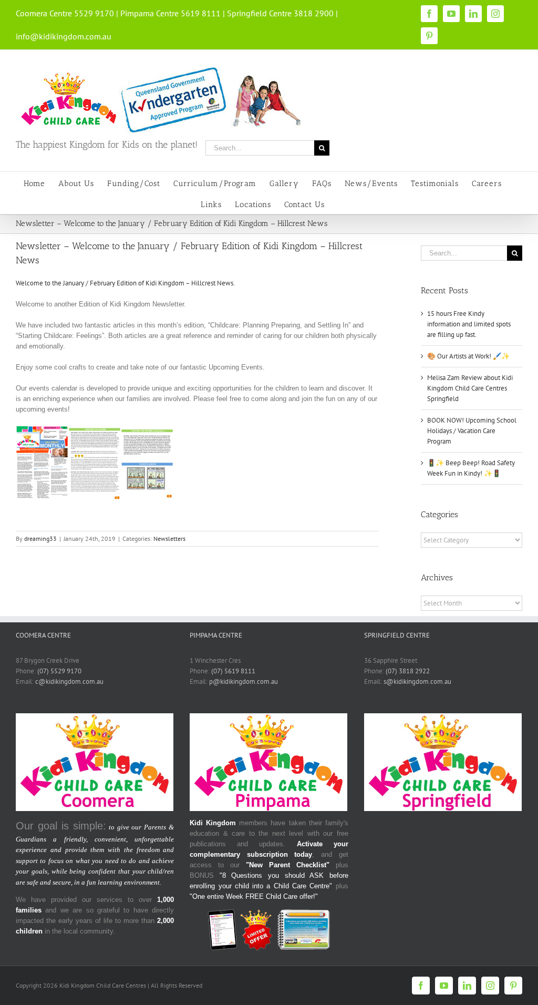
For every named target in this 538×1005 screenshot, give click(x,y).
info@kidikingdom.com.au (63, 36)
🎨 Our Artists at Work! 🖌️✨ (468, 356)
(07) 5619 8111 (233, 670)
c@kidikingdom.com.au (69, 681)
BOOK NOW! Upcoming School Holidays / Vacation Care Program (471, 431)
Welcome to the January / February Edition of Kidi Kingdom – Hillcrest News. (125, 283)
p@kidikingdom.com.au (243, 681)
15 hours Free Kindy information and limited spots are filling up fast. (469, 324)
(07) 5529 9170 (59, 670)
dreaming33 (40, 538)
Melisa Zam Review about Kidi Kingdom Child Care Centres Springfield (470, 388)
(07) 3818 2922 (408, 670)
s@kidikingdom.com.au (417, 681)
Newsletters (169, 538)
